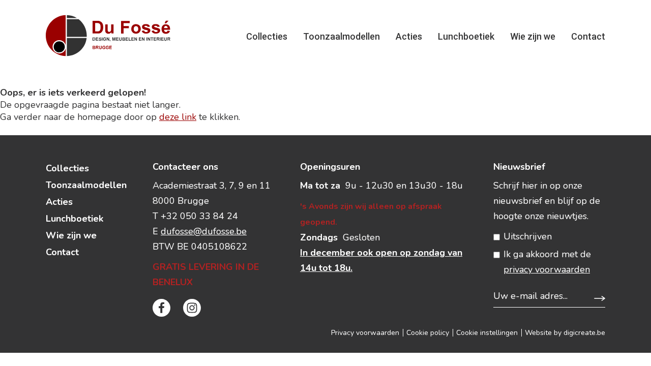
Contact (588, 36)
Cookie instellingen (487, 333)
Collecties (266, 36)
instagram (192, 308)
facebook (161, 308)
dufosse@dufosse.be (204, 231)
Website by (565, 333)
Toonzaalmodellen (341, 36)
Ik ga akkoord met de (547, 262)
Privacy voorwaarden (365, 333)
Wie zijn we (532, 36)
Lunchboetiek (466, 36)
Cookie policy (427, 333)
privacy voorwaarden (547, 269)
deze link (177, 117)
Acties (409, 36)
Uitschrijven (528, 236)
